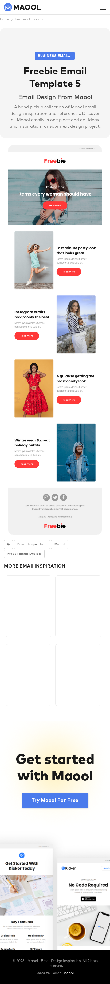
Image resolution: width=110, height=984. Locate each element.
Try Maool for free (55, 800)
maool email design (24, 553)
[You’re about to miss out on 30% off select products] (78, 606)
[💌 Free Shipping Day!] (28, 675)
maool (59, 544)
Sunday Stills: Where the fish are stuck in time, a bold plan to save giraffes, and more (28, 622)
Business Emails (55, 56)
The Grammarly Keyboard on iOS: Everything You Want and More (78, 691)
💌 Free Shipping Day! (28, 691)
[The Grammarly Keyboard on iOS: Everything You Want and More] (78, 675)
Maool (68, 973)
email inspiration (32, 544)
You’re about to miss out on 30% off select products (78, 622)
